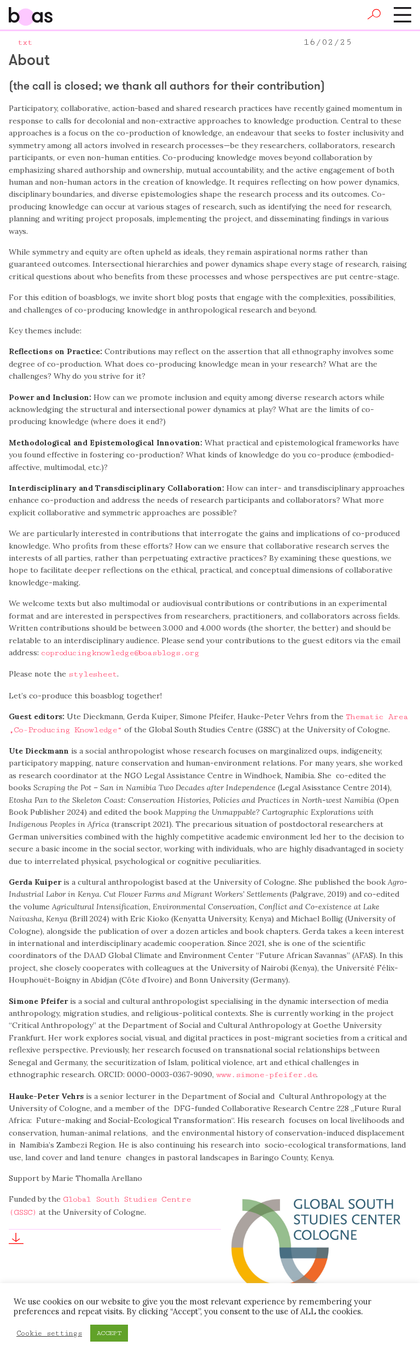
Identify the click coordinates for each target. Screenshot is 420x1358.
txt (25, 42)
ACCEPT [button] (109, 1333)
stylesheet (92, 674)
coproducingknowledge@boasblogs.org (120, 652)
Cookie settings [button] (49, 1333)
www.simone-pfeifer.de (266, 1074)
